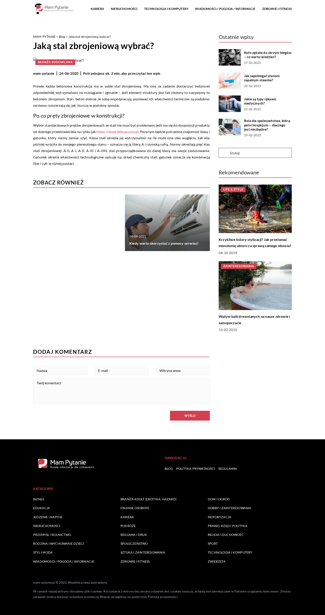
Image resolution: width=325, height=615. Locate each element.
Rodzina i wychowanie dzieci (58, 543)
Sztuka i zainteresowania (142, 552)
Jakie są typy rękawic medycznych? (260, 101)
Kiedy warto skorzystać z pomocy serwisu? (164, 243)
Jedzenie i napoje (48, 517)
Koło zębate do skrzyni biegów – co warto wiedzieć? (267, 55)
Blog (169, 468)
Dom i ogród (219, 499)
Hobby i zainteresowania (229, 508)
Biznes (38, 499)
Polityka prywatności (195, 468)
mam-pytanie (43, 73)
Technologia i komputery (166, 9)
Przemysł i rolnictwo (52, 535)
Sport (213, 543)
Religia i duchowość (226, 535)
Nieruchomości (124, 9)
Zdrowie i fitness (277, 9)
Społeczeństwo (134, 543)
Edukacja (41, 508)
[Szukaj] (224, 153)
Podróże (128, 526)
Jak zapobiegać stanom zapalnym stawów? (262, 78)
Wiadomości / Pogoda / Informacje (225, 9)
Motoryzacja (219, 517)
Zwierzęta (217, 561)
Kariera (97, 9)
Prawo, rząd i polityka (227, 526)
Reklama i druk (133, 535)
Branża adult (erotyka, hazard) (148, 499)
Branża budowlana (55, 62)
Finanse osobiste (134, 508)
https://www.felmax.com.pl (117, 131)
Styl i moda (43, 552)
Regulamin (227, 468)
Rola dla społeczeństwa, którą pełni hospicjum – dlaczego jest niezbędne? (267, 125)
